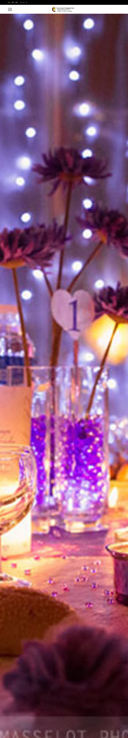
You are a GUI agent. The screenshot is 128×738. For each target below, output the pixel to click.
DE (16, 2)
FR (13, 2)
